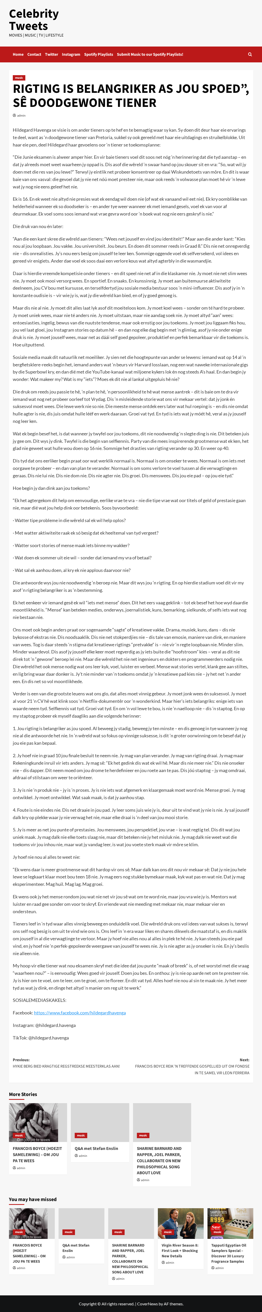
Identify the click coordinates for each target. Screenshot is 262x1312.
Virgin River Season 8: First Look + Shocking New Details (180, 1251)
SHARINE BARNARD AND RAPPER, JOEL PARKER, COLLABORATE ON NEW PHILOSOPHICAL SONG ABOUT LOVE (159, 1161)
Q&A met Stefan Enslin (96, 1149)
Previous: (66, 1063)
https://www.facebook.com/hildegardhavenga (80, 1012)
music (19, 78)
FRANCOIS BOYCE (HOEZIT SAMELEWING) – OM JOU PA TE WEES (37, 1155)
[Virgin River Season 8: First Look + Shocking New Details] (181, 1223)
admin (21, 115)
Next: (192, 1066)
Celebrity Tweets (34, 20)
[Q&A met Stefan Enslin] (100, 1122)
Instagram (71, 54)
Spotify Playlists (98, 54)
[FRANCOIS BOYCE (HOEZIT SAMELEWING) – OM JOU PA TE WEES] (38, 1122)
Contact (34, 54)
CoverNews (147, 1303)
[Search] (250, 54)
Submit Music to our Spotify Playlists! (150, 54)
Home (18, 54)
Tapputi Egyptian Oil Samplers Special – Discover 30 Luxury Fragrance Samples (228, 1253)
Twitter (51, 54)
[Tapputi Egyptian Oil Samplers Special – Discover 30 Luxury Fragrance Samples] (230, 1223)
